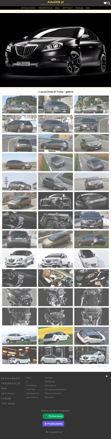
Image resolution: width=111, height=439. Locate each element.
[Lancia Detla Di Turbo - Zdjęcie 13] (19, 181)
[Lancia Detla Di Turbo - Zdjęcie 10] (19, 162)
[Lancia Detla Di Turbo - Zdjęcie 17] (55, 201)
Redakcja (49, 382)
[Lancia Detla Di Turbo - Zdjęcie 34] (19, 316)
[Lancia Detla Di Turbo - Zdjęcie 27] (91, 259)
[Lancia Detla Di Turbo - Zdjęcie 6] (91, 124)
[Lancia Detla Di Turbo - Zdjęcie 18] (83, 50)
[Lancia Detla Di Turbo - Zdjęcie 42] (91, 355)
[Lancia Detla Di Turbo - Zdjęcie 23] (55, 239)
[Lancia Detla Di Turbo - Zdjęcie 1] (19, 104)
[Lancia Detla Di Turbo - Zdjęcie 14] (55, 181)
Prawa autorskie (53, 393)
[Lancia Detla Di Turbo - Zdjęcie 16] (28, 50)
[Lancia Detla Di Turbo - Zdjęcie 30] (91, 278)
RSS (28, 378)
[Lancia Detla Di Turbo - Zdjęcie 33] (91, 297)
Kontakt (49, 378)
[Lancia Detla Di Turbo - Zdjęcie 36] (91, 316)
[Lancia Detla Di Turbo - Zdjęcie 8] (55, 143)
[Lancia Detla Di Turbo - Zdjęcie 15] (91, 181)
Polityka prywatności (56, 389)
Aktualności (28, 8)
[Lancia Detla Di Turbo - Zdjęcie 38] (55, 336)
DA (57, 8)
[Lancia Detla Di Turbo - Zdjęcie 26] (55, 259)
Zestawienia (32, 393)
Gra (88, 8)
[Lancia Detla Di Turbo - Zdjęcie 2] (55, 104)
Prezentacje (45, 8)
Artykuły (67, 8)
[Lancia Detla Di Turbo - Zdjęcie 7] (19, 143)
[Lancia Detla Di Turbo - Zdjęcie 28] (19, 278)
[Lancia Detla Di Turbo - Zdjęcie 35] (55, 316)
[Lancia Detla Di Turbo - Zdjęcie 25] (19, 259)
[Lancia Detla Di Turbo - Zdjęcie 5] (55, 124)
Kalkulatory (32, 397)
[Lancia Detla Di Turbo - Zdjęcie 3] (91, 104)
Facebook (31, 385)
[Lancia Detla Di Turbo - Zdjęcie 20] (55, 220)
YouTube (30, 389)
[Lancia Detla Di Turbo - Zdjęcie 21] (91, 220)
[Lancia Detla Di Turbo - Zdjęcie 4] (19, 124)
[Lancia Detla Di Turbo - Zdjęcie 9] (91, 143)
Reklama (49, 397)
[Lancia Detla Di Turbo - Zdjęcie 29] (55, 278)
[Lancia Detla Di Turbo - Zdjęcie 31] (19, 297)
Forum (79, 8)
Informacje (50, 385)
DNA (4, 388)
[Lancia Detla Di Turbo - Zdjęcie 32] (55, 297)
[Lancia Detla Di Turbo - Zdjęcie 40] (19, 355)
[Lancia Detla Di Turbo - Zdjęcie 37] (19, 336)
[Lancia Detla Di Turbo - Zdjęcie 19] (19, 220)
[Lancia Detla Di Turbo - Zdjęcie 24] (91, 239)
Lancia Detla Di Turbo (51, 91)
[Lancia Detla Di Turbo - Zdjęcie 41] (55, 355)
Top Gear (8, 403)
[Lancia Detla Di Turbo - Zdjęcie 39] (91, 336)
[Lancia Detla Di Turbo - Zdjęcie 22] (19, 239)
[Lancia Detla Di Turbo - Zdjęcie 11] (55, 162)
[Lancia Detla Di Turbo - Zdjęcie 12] (91, 162)
